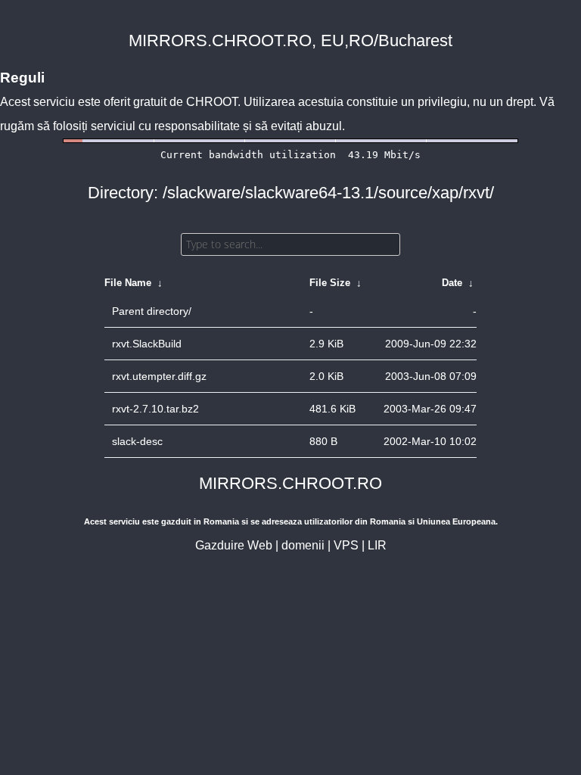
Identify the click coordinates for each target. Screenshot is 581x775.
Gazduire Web (233, 545)
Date (452, 282)
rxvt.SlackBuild (147, 344)
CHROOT (212, 101)
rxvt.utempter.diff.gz (159, 376)
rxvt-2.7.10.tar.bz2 (155, 409)
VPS (346, 545)
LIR (377, 545)
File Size (329, 282)
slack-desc (137, 441)
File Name (127, 282)
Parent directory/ (151, 311)
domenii (303, 545)
